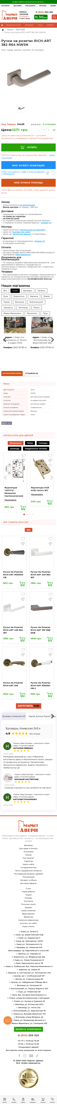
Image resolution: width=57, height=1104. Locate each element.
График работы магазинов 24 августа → (28, 2)
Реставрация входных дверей (28, 874)
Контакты (5, 6)
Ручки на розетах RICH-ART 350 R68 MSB (40, 630)
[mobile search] (54, 17)
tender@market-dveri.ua (40, 279)
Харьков (34, 296)
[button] (24, 514)
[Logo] (10, 15)
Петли (30, 443)
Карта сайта (28, 864)
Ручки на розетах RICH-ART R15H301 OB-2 (40, 686)
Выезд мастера (10, 207)
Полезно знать (28, 904)
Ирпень (41, 290)
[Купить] (23, 508)
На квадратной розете (38, 400)
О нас (28, 888)
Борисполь (19, 296)
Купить (32, 147)
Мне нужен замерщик (28, 165)
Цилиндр (14, 448)
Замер (28, 855)
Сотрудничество (28, 867)
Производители (44, 838)
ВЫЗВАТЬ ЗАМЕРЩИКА (28, 1029)
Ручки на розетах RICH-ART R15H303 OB (13, 575)
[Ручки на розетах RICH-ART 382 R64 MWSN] (28, 78)
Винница (19, 302)
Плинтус (29, 838)
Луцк (45, 313)
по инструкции (27, 205)
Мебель (50, 25)
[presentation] (5, 477)
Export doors (29, 926)
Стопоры (43, 443)
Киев (15, 290)
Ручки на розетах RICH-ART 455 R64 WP (13, 630)
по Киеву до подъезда (14, 216)
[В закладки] (53, 173)
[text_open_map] (39, 729)
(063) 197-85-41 (20, 347)
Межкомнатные (13, 25)
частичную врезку (22, 234)
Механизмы (15, 443)
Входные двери (37, 836)
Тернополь (32, 313)
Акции (53, 6)
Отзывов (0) (31, 373)
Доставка (17, 6)
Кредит (28, 907)
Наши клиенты (28, 911)
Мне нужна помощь (28, 182)
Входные (29, 25)
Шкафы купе (16, 838)
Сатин (32, 390)
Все (5, 290)
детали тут (46, 223)
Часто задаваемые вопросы (28, 871)
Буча (5, 296)
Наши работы (28, 892)
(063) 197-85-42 (47, 347)
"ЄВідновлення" (23, 254)
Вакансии (28, 917)
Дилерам (28, 845)
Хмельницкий (36, 302)
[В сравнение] (47, 173)
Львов (6, 302)
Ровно (37, 307)
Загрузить (28, 705)
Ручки (50, 836)
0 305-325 (44, 12)
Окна (40, 25)
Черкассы (8, 307)
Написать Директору (29, 920)
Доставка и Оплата (28, 848)
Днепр (47, 296)
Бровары (27, 290)
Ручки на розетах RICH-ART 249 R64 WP (41, 575)
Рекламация (28, 877)
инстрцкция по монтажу (32, 230)
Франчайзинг (28, 914)
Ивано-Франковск (12, 313)
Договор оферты (28, 883)
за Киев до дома (11, 218)
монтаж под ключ (21, 232)
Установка (28, 852)
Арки (5, 838)
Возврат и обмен (28, 880)
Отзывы (28, 898)
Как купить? (30, 6)
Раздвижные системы (36, 448)
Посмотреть (10, 500)
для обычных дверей (37, 404)
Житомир (23, 307)
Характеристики (12, 373)
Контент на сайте (28, 923)
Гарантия (28, 861)
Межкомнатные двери (14, 836)
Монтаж (42, 6)
